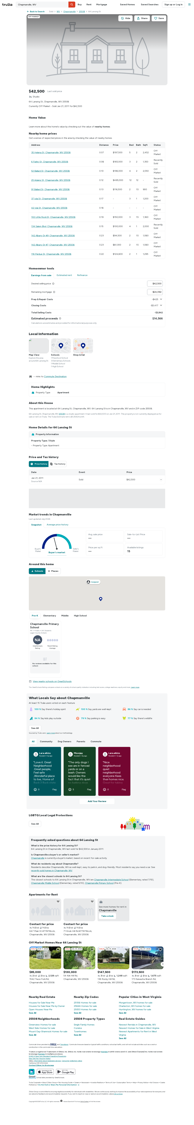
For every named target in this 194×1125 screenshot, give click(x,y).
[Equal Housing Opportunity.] (61, 1101)
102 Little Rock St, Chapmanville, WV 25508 (53, 217)
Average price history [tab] (57, 524)
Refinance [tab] (82, 275)
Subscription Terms (124, 1083)
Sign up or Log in (173, 4)
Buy (80, 4)
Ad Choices (154, 1083)
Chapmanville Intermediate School (111, 879)
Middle (65, 615)
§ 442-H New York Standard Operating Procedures (47, 1056)
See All (36, 728)
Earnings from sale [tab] (41, 275)
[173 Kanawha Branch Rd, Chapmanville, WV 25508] (147, 957)
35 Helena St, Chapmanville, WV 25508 (50, 152)
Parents (81, 741)
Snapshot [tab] (36, 524)
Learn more (135, 687)
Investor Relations (97, 1083)
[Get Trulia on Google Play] (65, 1072)
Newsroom (85, 1083)
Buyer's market (57, 552)
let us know (118, 1094)
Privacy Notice (143, 1083)
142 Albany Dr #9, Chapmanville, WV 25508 (53, 235)
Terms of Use (110, 1083)
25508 (82, 11)
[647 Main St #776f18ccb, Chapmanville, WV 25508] (45, 909)
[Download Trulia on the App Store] (45, 1072)
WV (58, 11)
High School (80, 615)
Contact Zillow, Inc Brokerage (41, 1065)
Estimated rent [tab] (64, 275)
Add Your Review (97, 801)
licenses (104, 1052)
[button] (71, 5)
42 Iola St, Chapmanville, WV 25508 (49, 208)
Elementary (49, 615)
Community (46, 741)
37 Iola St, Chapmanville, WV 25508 (49, 198)
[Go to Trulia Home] (9, 5)
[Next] (163, 964)
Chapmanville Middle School (45, 883)
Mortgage (101, 4)
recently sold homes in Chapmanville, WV (51, 870)
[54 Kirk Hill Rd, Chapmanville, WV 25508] (79, 957)
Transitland (64, 1044)
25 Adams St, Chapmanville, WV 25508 (50, 180)
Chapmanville (69, 11)
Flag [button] (54, 789)
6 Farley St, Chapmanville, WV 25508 (49, 161)
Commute (96, 741)
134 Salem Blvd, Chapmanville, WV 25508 (51, 226)
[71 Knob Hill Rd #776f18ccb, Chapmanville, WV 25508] (79, 909)
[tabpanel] (97, 302)
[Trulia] (32, 1072)
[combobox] (45, 5)
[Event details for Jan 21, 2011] (161, 479)
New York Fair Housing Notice (39, 1059)
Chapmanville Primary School (99, 883)
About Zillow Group (49, 1083)
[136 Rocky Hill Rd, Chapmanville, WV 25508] (113, 957)
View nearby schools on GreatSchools (52, 681)
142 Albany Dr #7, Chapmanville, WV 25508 (53, 244)
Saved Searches (149, 4)
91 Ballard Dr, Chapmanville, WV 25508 (50, 189)
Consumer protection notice (72, 1061)
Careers (77, 1083)
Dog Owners (64, 741)
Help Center (84, 1101)
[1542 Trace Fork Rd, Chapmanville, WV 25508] (45, 957)
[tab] (38, 464)
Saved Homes (127, 4)
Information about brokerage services (47, 1061)
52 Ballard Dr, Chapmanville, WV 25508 (50, 171)
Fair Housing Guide (65, 1083)
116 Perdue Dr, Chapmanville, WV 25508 (51, 254)
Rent (89, 4)
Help (134, 1083)
